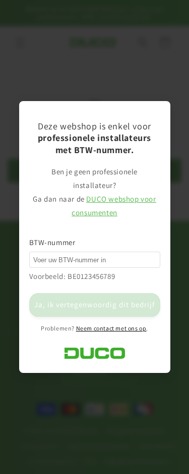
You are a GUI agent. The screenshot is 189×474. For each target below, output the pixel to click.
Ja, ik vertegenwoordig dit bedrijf (94, 304)
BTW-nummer (52, 242)
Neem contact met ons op (111, 328)
